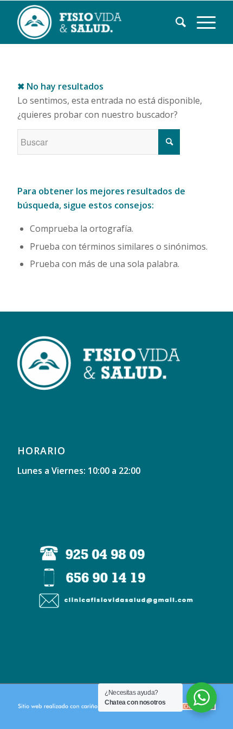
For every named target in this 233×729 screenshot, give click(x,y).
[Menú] (201, 22)
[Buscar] (175, 22)
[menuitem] (175, 22)
